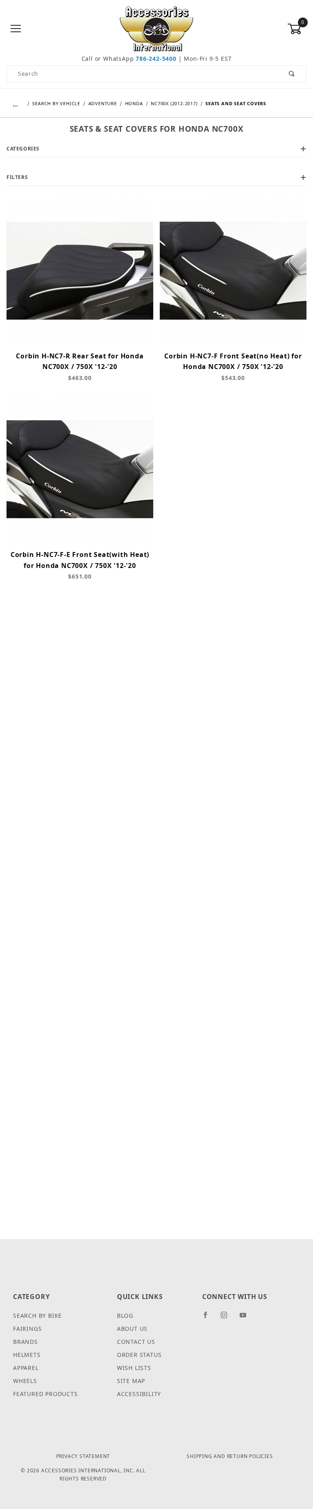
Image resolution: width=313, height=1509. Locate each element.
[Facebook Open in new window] (209, 1318)
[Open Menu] (16, 29)
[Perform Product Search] (292, 74)
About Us (132, 1328)
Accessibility (139, 1394)
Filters (17, 177)
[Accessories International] (156, 28)
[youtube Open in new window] (246, 1318)
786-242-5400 (156, 58)
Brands (25, 1342)
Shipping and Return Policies (230, 1456)
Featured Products (45, 1394)
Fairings (27, 1328)
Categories (23, 148)
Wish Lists (134, 1368)
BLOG (125, 1315)
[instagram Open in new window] (227, 1318)
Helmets (27, 1355)
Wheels (25, 1381)
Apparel (26, 1368)
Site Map (131, 1381)
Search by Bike (37, 1315)
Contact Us (136, 1342)
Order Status (139, 1355)
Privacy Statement (83, 1456)
